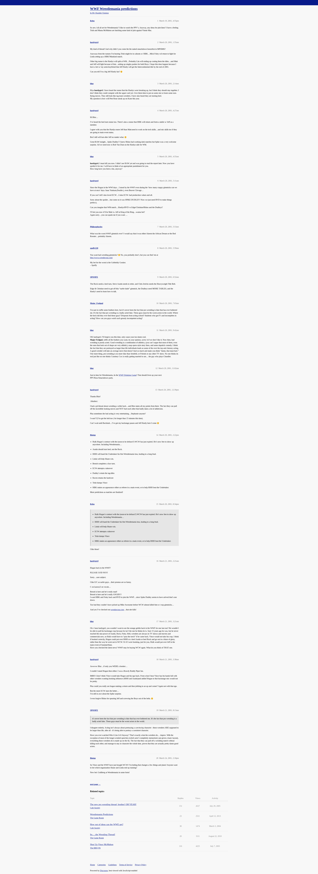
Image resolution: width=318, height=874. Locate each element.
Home (92, 865)
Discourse (104, 871)
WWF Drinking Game (127, 375)
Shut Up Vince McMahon (101, 844)
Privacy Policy (140, 865)
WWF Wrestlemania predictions (114, 9)
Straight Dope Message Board (13, 2)
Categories (101, 865)
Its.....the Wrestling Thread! (102, 834)
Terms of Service (125, 865)
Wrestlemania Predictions (101, 814)
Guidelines (112, 865)
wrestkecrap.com (117, 610)
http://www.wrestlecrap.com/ (101, 258)
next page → (95, 784)
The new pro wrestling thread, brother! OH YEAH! (113, 804)
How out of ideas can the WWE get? (106, 824)
